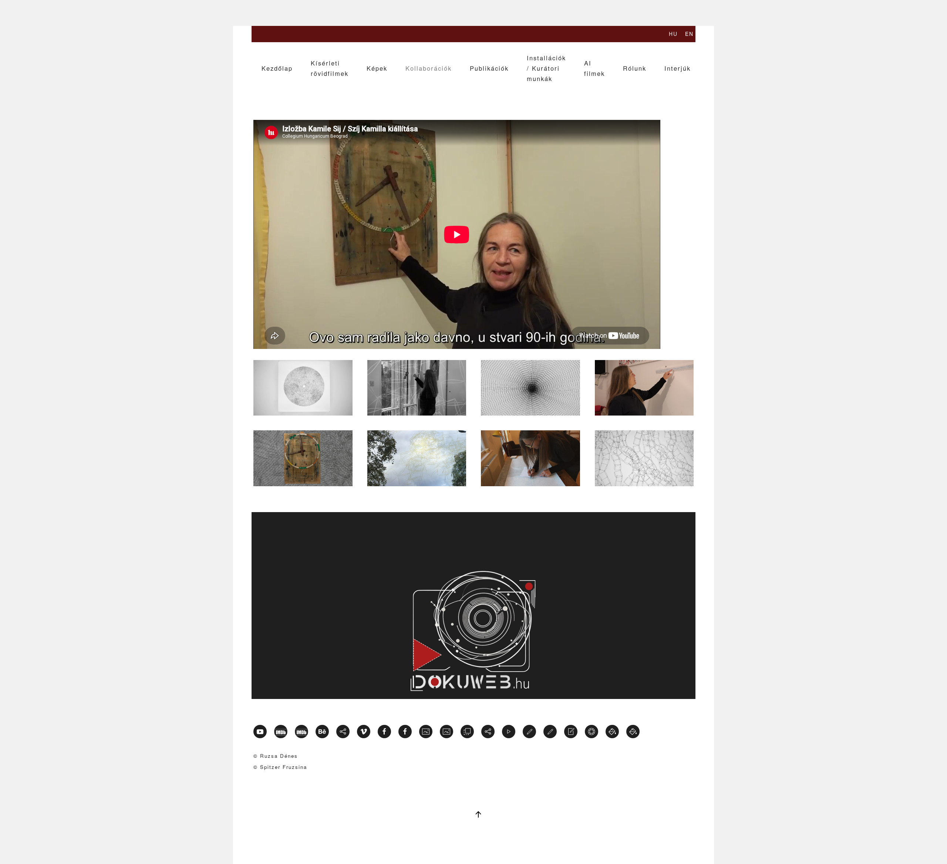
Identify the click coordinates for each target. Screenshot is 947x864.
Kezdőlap (277, 68)
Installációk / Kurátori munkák (546, 68)
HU (673, 33)
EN (689, 33)
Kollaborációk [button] (428, 68)
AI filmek (594, 68)
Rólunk (634, 68)
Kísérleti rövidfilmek (329, 68)
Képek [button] (377, 68)
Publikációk (489, 68)
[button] (303, 388)
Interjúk (677, 68)
